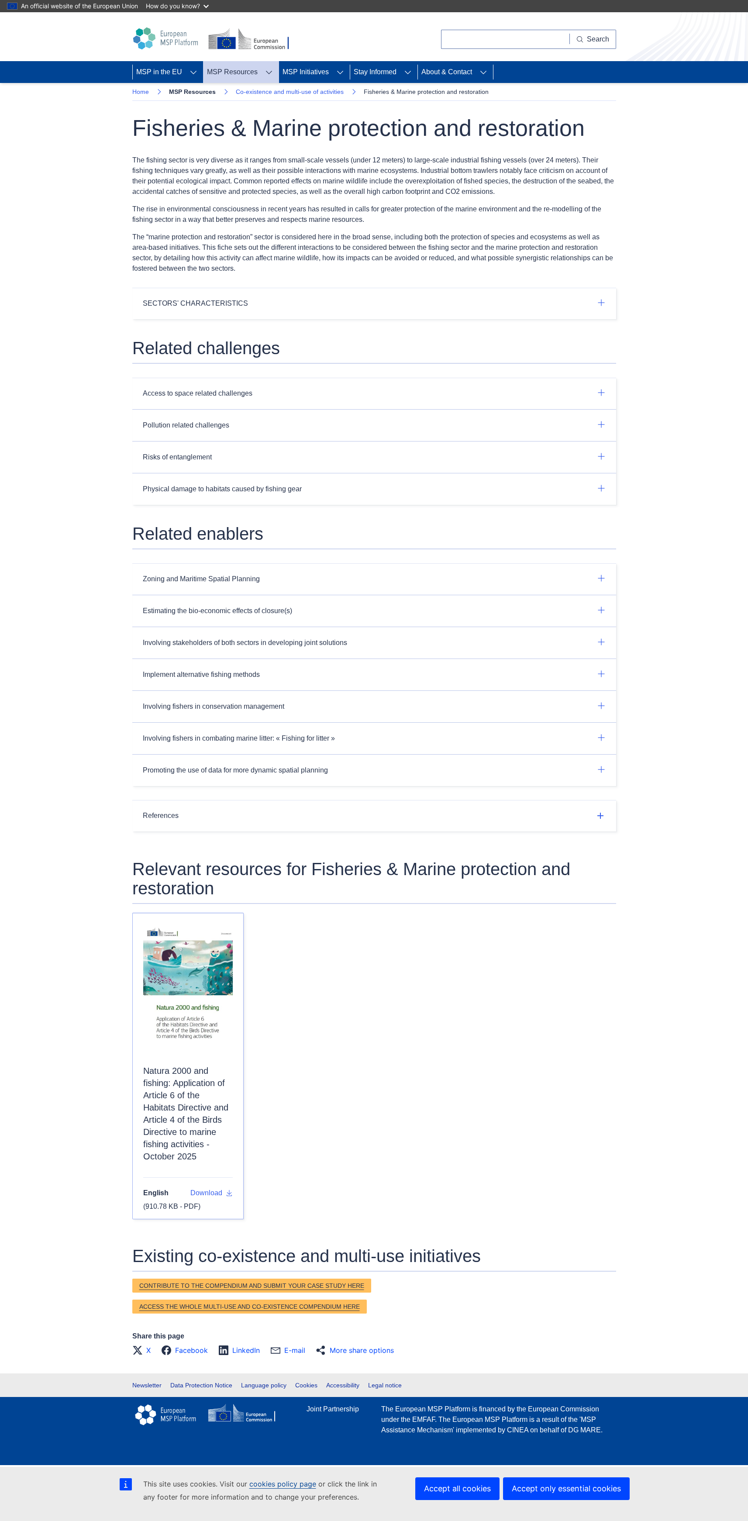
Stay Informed (375, 72)
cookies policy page (282, 1484)
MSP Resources (232, 72)
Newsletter (147, 1385)
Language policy (263, 1385)
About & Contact (446, 72)
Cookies (306, 1385)
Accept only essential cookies (566, 1488)
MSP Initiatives (306, 72)
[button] (144, 1350)
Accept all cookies (457, 1488)
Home (140, 91)
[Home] (166, 38)
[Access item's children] (193, 72)
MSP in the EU (159, 72)
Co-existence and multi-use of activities (290, 91)
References (161, 815)
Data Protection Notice (201, 1385)
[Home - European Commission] (250, 39)
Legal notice (385, 1385)
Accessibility (342, 1385)
